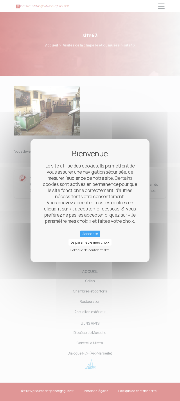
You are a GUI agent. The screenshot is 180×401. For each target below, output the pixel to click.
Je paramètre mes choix (90, 242)
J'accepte (90, 233)
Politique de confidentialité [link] (90, 250)
